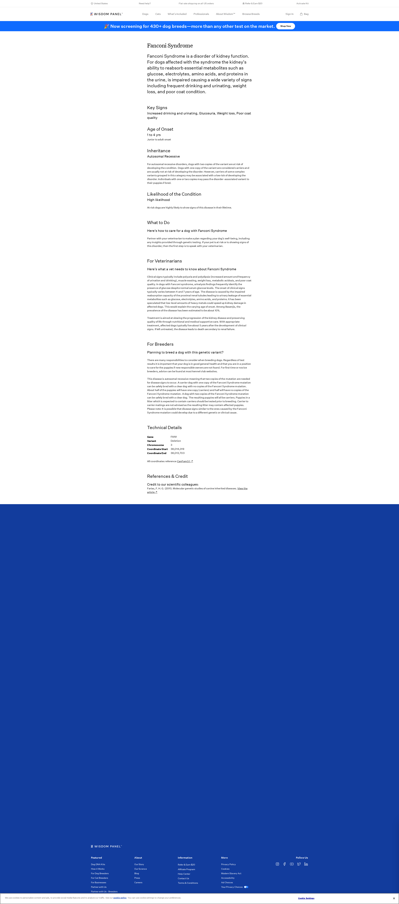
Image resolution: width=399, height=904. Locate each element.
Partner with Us (98, 887)
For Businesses (98, 882)
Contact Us (183, 878)
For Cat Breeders (99, 878)
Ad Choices (227, 882)
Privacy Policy (228, 864)
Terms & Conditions (188, 883)
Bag (306, 13)
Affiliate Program (186, 869)
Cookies (225, 868)
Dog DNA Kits (98, 864)
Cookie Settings (306, 898)
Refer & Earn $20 (253, 3)
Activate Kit (302, 3)
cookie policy (120, 898)
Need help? (145, 3)
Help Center (184, 873)
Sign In (290, 13)
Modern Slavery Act (231, 873)
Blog (136, 873)
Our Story (139, 864)
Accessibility (228, 878)
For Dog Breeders (100, 873)
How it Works (97, 868)
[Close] (394, 898)
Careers (138, 882)
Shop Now (285, 26)
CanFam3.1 (184, 461)
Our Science (140, 868)
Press (137, 878)
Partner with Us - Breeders (104, 891)
